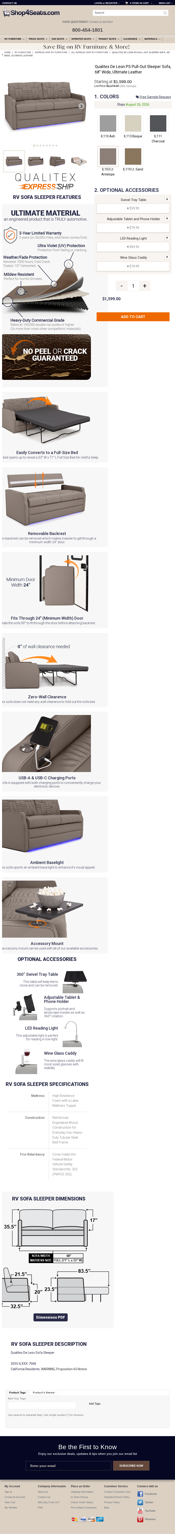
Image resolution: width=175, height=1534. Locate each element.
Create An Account (15, 1497)
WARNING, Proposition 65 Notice (64, 1369)
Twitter (149, 1502)
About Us (43, 1491)
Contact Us (44, 1497)
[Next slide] (81, 106)
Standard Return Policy (117, 1497)
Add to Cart (133, 317)
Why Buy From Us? (49, 1502)
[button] (14, 161)
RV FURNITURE (23, 52)
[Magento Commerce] (31, 9)
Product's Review (44, 1392)
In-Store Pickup (79, 1497)
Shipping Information (82, 1491)
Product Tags (17, 1392)
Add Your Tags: (17, 1398)
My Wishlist (11, 1507)
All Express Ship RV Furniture (89, 52)
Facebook (151, 1493)
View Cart (10, 1502)
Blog (106, 1507)
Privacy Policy (112, 1502)
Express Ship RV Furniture (51, 52)
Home (7, 52)
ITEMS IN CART (140, 3)
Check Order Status (82, 1502)
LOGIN (98, 3)
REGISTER (111, 3)
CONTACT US (9, 3)
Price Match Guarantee (84, 1507)
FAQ (40, 1507)
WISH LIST (164, 3)
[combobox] (131, 13)
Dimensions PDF (50, 1317)
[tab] (34, 145)
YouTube (150, 1510)
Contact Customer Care (117, 1491)
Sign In (8, 1491)
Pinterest (150, 1519)
